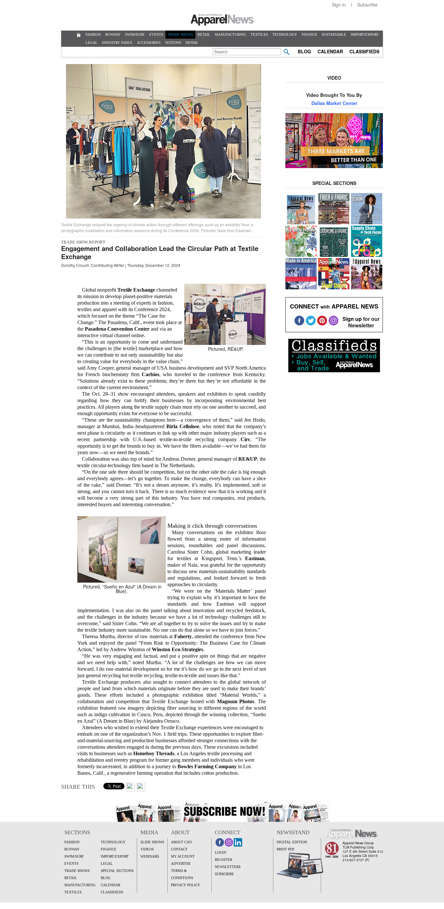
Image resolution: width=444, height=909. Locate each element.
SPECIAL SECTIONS (117, 871)
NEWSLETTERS (228, 867)
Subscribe (367, 4)
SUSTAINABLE (334, 34)
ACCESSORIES (149, 43)
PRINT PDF (285, 849)
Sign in (339, 4)
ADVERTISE (181, 863)
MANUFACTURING (230, 34)
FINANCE (309, 34)
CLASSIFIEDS (364, 51)
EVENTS (156, 34)
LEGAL (91, 43)
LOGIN (220, 852)
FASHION (93, 34)
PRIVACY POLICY (185, 885)
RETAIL (204, 34)
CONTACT (179, 849)
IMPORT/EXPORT (365, 34)
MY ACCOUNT (183, 856)
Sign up (352, 319)
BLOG (304, 51)
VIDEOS (147, 849)
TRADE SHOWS (180, 34)
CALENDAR (330, 51)
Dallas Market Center (334, 103)
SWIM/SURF (135, 34)
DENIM (192, 43)
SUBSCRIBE (224, 874)
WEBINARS (149, 856)
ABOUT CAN (181, 842)
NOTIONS (173, 43)
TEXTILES (259, 34)
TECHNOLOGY (284, 34)
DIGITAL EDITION (292, 842)
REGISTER (223, 860)
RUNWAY (113, 34)
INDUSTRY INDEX (117, 43)
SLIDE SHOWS (152, 842)
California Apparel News (222, 20)
